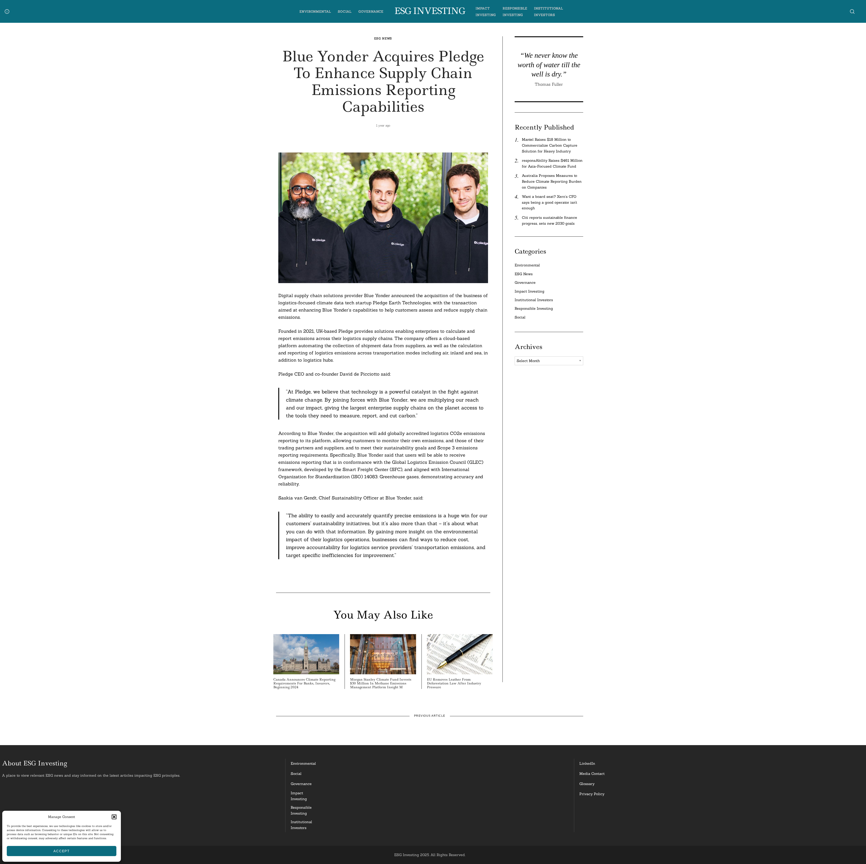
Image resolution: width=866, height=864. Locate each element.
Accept (61, 851)
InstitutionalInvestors (301, 825)
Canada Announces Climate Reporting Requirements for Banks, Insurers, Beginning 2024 (304, 683)
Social (345, 11)
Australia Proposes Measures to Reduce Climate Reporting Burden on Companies (552, 181)
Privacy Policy (591, 794)
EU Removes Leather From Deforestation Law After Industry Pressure (454, 683)
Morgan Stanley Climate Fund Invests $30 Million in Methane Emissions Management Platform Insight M (380, 683)
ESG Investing (429, 11)
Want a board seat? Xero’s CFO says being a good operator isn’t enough (549, 202)
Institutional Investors (534, 300)
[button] (114, 817)
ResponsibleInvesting (301, 810)
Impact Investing (529, 291)
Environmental (315, 11)
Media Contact (592, 773)
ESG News (383, 38)
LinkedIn (587, 763)
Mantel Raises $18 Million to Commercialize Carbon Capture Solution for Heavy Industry (549, 145)
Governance (371, 11)
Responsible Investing (534, 308)
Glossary (586, 783)
